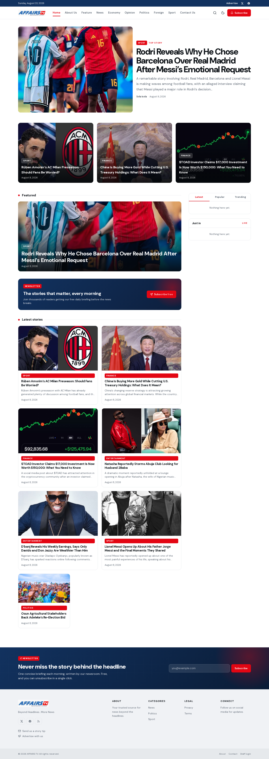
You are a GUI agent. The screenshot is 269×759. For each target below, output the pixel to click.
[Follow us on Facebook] (248, 3)
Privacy (188, 707)
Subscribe (241, 12)
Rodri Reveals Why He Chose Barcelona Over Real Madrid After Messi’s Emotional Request (193, 60)
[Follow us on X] (242, 3)
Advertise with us (32, 736)
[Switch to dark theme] (223, 12)
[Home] (31, 13)
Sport (172, 12)
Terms (188, 713)
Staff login (245, 753)
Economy (114, 12)
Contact (233, 753)
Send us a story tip (33, 731)
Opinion (130, 12)
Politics (144, 12)
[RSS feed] (38, 721)
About (222, 753)
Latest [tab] (199, 197)
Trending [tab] (240, 197)
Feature (86, 12)
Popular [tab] (220, 197)
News (100, 12)
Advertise (232, 3)
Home (56, 12)
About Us (71, 12)
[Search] (214, 12)
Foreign (159, 12)
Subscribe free (163, 294)
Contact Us (187, 12)
